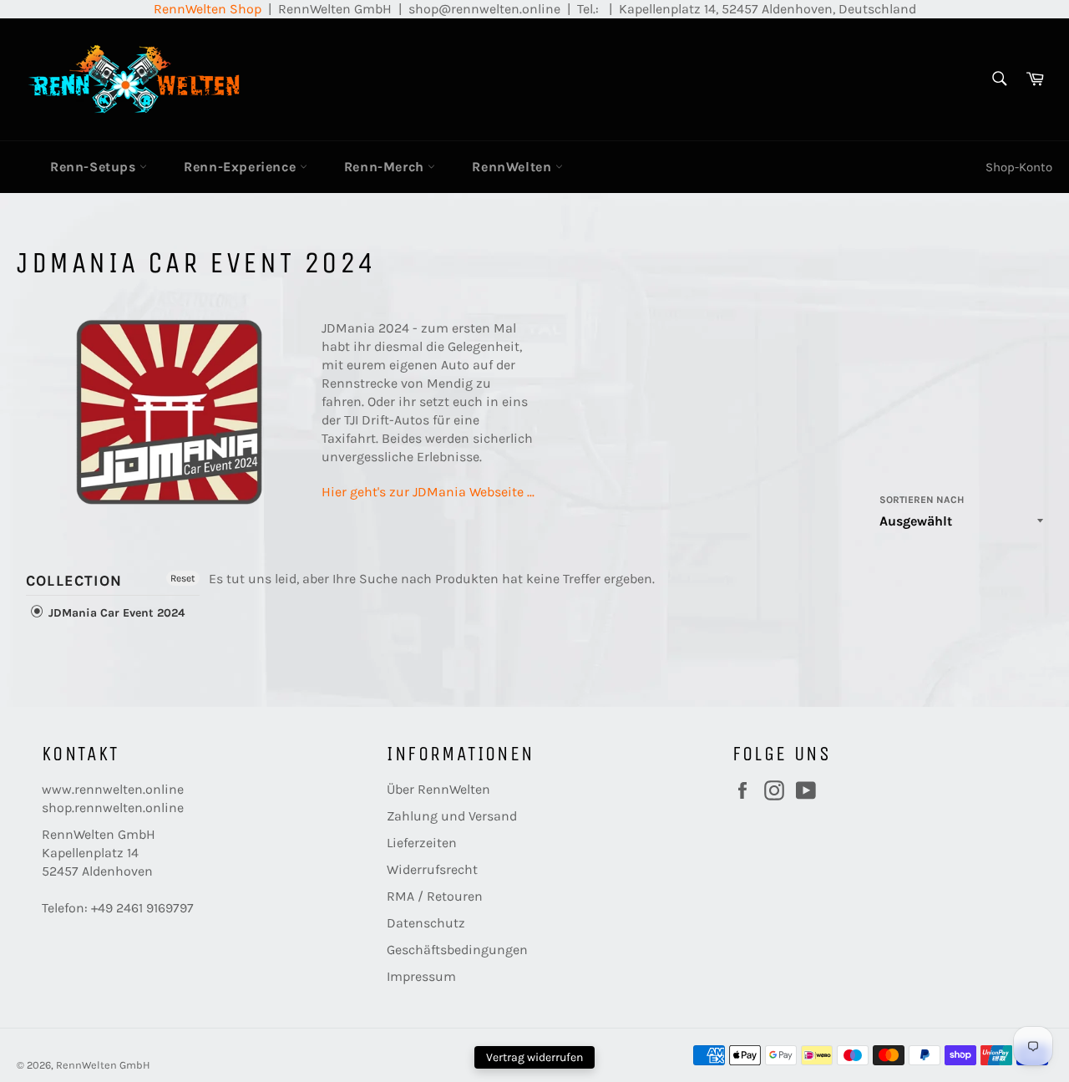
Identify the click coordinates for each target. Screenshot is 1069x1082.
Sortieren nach (921, 499)
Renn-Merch (386, 167)
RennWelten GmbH (103, 1065)
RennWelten (513, 167)
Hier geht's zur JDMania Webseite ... (428, 492)
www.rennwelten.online (113, 789)
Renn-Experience (242, 167)
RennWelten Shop (207, 9)
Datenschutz (426, 923)
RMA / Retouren (435, 896)
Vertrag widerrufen (534, 1057)
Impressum (421, 976)
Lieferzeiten (422, 843)
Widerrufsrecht (432, 869)
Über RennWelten (438, 789)
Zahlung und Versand (452, 816)
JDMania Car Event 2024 (115, 613)
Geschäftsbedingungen (457, 950)
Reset (182, 578)
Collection (74, 580)
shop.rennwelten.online (113, 807)
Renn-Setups (94, 167)
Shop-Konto (1018, 167)
